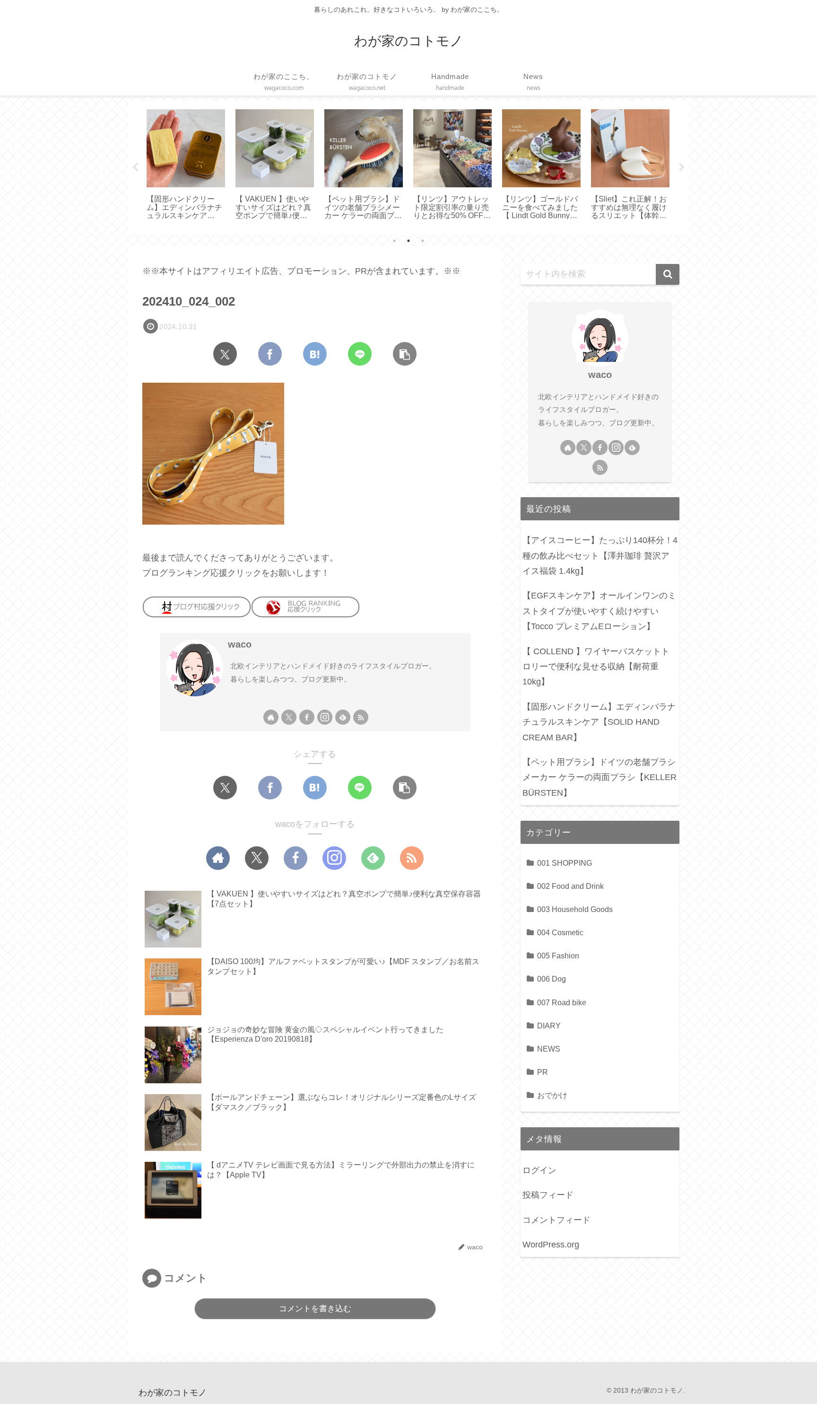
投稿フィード (548, 1195)
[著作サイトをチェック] (270, 717)
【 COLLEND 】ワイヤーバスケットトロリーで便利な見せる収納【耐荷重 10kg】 (595, 667)
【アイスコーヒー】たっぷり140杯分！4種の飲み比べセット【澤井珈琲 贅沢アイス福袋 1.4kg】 (600, 555)
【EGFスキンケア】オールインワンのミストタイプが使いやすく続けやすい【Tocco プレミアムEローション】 (599, 611)
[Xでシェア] (225, 354)
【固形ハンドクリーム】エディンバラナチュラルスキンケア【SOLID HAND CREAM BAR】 (599, 722)
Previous (135, 167)
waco (240, 644)
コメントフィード (556, 1220)
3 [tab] (422, 241)
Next (682, 167)
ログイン (539, 1170)
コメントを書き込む (315, 1308)
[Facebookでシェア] (270, 354)
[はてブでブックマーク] (315, 354)
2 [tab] (408, 241)
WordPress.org (550, 1244)
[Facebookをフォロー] (306, 717)
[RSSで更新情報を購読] (360, 717)
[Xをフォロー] (288, 717)
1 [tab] (394, 241)
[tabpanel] (185, 165)
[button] (405, 354)
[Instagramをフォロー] (324, 717)
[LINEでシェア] (360, 354)
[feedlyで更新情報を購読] (342, 717)
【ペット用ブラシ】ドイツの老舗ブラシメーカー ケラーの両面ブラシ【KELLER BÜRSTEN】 (599, 777)
